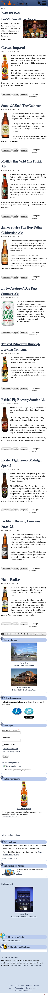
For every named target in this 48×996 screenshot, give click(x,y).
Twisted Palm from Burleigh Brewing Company (20, 346)
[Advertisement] (9, 826)
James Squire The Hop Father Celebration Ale (21, 230)
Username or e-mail (10, 730)
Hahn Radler (10, 579)
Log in (16, 94)
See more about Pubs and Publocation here (26, 965)
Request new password (11, 752)
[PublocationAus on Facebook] (17, 715)
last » (43, 634)
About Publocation (16, 988)
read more (19, 874)
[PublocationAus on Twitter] (29, 715)
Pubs (17, 985)
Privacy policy (31, 988)
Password (6, 737)
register (24, 94)
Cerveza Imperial (13, 47)
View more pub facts (9, 858)
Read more (7, 94)
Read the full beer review (11, 817)
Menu (44, 3)
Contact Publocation (23, 991)
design (44, 994)
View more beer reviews (11, 835)
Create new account (10, 749)
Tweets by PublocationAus (11, 941)
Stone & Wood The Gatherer (21, 105)
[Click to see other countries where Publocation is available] (27, 4)
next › (37, 634)
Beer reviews (26, 985)
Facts (36, 985)
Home (3, 8)
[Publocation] (13, 5)
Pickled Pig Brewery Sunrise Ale (23, 399)
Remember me (9, 744)
